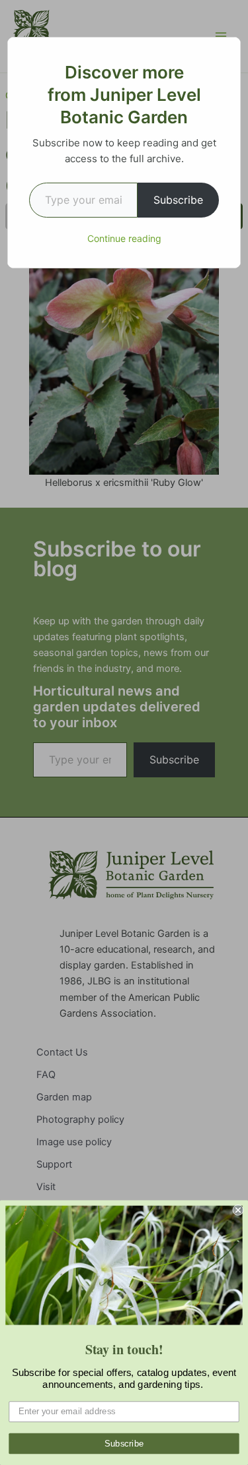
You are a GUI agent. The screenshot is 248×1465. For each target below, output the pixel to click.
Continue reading (124, 238)
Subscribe (178, 199)
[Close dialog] (238, 1210)
